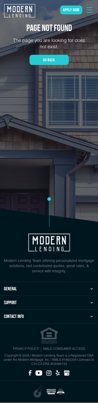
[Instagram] (48, 373)
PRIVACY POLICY (26, 349)
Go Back (49, 60)
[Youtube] (39, 373)
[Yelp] (58, 373)
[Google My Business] (67, 373)
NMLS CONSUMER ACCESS (64, 349)
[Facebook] (30, 373)
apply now (71, 9)
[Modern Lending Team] (19, 10)
